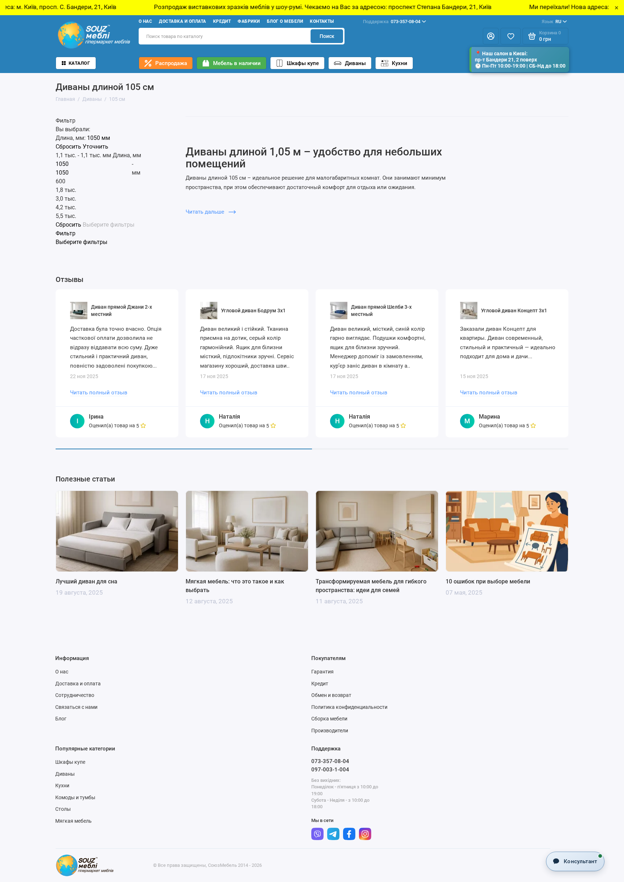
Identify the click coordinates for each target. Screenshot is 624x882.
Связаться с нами (76, 707)
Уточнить (95, 147)
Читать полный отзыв (98, 392)
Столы (63, 809)
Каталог (79, 63)
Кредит (222, 21)
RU (551, 21)
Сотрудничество (74, 695)
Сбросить (68, 147)
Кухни (399, 63)
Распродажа (171, 63)
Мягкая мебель (73, 821)
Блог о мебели (285, 21)
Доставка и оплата (182, 21)
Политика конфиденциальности (349, 707)
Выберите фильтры (108, 225)
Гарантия (322, 672)
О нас (145, 21)
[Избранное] (510, 36)
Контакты (322, 21)
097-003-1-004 (330, 769)
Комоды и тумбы (75, 797)
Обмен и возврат (331, 695)
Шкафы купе (303, 63)
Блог (60, 719)
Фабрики (249, 21)
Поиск (327, 36)
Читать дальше (206, 212)
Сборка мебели (329, 719)
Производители (329, 730)
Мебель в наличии (237, 63)
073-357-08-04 (391, 21)
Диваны (355, 63)
